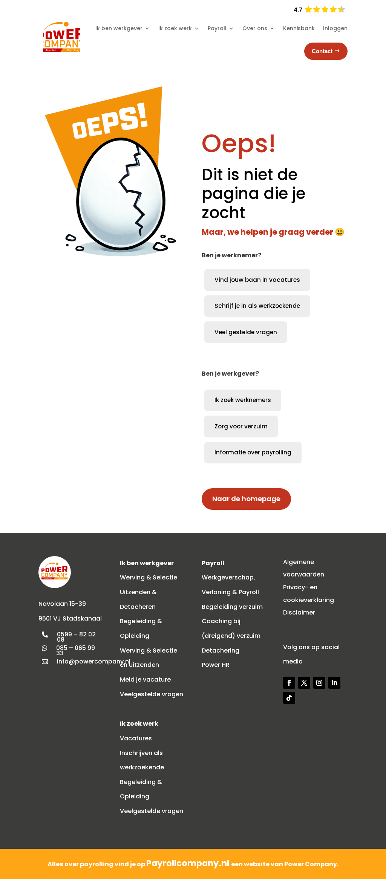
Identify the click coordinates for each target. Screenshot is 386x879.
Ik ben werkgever (118, 28)
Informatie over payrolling (252, 452)
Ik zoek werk (175, 28)
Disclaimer (299, 612)
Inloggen (335, 28)
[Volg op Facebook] (289, 683)
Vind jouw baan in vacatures (257, 280)
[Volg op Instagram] (319, 683)
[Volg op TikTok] (289, 698)
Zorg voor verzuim (241, 426)
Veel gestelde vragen (245, 332)
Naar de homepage (246, 498)
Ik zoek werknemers (242, 400)
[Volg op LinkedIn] (334, 683)
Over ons (254, 28)
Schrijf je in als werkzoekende (257, 306)
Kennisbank (299, 28)
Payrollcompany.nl (188, 863)
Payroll (217, 28)
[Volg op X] (304, 683)
